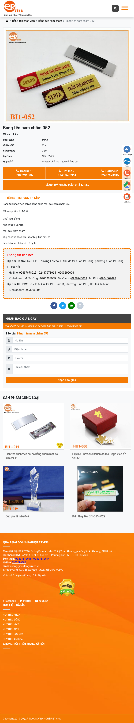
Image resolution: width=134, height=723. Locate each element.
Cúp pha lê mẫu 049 (17, 516)
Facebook (10, 600)
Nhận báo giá (66, 380)
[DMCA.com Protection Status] (67, 588)
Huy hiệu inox (11, 629)
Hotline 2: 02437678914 (67, 173)
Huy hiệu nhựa (11, 614)
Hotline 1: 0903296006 (24, 173)
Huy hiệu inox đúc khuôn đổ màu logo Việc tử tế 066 (99, 455)
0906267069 (48, 278)
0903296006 (66, 272)
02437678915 (27, 272)
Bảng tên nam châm (50, 21)
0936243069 (79, 278)
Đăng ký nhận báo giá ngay (67, 185)
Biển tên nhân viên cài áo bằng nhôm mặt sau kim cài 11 (32, 455)
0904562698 (108, 278)
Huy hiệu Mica (11, 624)
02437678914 (47, 272)
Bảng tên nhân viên (23, 21)
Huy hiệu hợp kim (13, 634)
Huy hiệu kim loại (13, 639)
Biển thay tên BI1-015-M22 (88, 516)
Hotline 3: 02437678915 (109, 173)
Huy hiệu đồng (11, 619)
